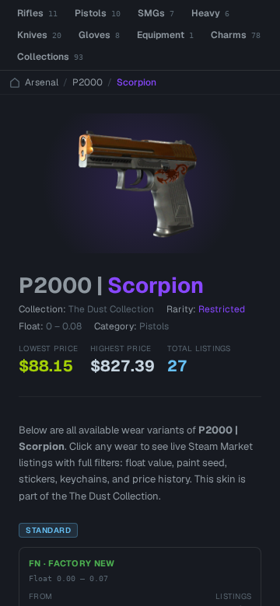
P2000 (87, 82)
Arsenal (41, 82)
